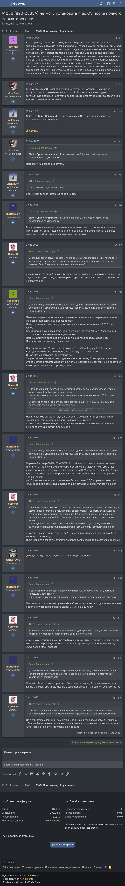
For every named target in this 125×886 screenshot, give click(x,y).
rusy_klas (9, 23)
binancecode (53, 820)
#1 (120, 38)
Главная (98, 867)
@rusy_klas (32, 555)
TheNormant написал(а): (42, 251)
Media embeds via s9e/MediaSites (21, 882)
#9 (120, 376)
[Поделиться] (115, 38)
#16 (120, 697)
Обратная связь (11, 867)
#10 (120, 437)
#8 (120, 291)
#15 (120, 657)
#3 (120, 111)
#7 (120, 245)
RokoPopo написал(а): (41, 382)
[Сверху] (106, 867)
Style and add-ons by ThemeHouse (20, 875)
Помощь (86, 867)
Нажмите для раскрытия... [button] (74, 410)
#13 (120, 577)
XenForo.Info (26, 878)
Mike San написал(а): (40, 181)
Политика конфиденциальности (62, 867)
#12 (120, 550)
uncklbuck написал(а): (41, 147)
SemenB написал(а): (40, 298)
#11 (120, 494)
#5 (120, 174)
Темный (9, 862)
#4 (120, 141)
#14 (120, 617)
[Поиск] (120, 4)
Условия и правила (32, 867)
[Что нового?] (114, 4)
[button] (5, 4)
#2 (120, 84)
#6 (120, 205)
